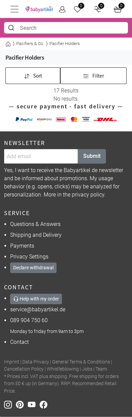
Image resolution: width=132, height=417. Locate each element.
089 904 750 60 (29, 320)
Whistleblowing (63, 369)
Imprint (11, 362)
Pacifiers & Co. (30, 43)
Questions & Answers (35, 224)
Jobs (87, 369)
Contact (19, 342)
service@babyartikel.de (37, 309)
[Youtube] (34, 404)
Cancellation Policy (24, 369)
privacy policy (88, 194)
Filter (97, 75)
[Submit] (12, 27)
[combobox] (66, 28)
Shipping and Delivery (36, 235)
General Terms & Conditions (81, 362)
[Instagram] (10, 404)
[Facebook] (45, 404)
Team (101, 369)
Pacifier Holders (64, 43)
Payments (22, 246)
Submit (92, 156)
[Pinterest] (22, 404)
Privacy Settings (29, 256)
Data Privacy (35, 362)
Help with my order (39, 298)
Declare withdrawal (33, 267)
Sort (37, 75)
